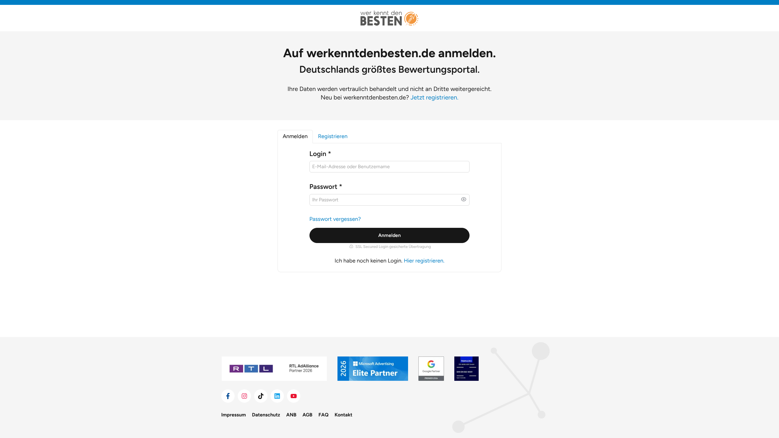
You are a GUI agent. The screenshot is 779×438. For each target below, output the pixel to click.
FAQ (324, 415)
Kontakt (343, 415)
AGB (307, 415)
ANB (291, 415)
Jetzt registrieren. (434, 97)
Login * (320, 154)
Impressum (233, 415)
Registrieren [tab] (333, 136)
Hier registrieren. (424, 260)
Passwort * (325, 186)
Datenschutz (266, 415)
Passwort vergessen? (335, 219)
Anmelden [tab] (295, 136)
